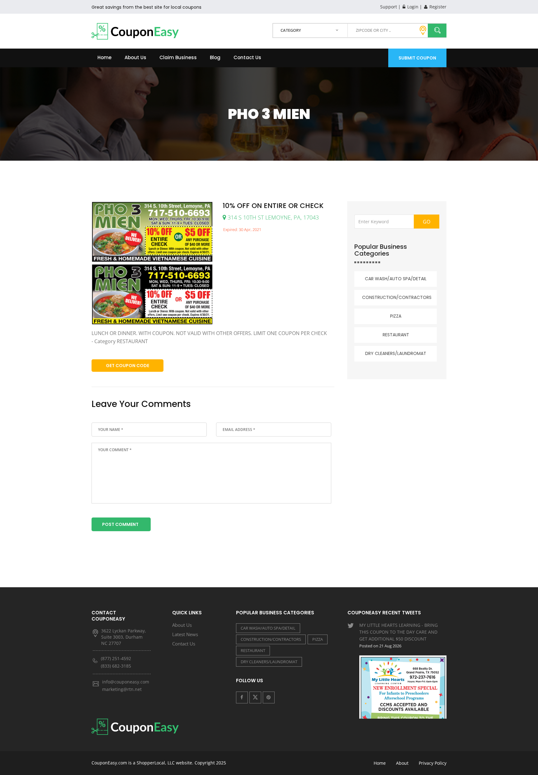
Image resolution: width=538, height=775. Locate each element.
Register (437, 7)
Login (412, 7)
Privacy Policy (432, 763)
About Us (135, 57)
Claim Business (178, 57)
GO (426, 221)
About (402, 763)
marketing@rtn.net (122, 689)
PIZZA (395, 316)
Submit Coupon (417, 58)
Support (388, 7)
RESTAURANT (396, 335)
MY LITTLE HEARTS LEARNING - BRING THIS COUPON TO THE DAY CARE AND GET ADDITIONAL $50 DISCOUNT (398, 635)
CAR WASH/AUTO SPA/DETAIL (396, 279)
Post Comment (120, 524)
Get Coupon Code (127, 365)
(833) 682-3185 (116, 666)
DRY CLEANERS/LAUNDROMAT (395, 353)
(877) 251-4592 (116, 658)
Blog (215, 57)
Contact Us (247, 57)
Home (104, 57)
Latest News (185, 634)
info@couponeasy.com (125, 682)
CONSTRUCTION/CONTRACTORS (397, 297)
